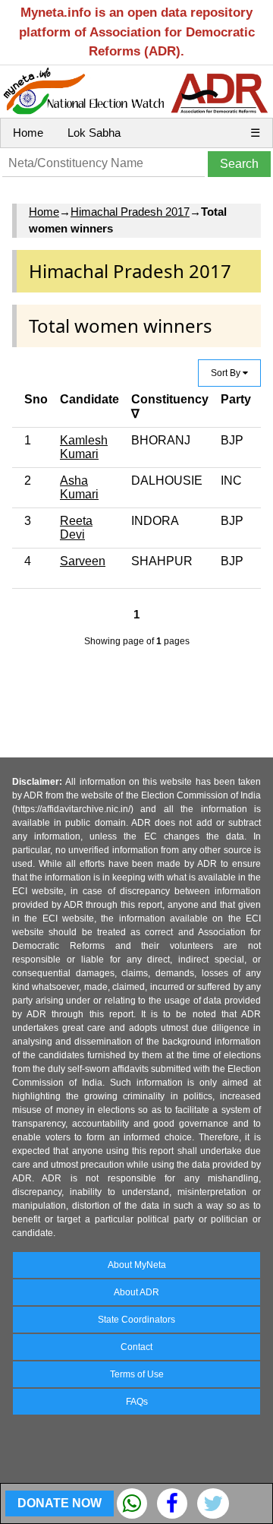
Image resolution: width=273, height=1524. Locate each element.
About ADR (136, 1292)
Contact (136, 1347)
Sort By (227, 373)
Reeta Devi (76, 527)
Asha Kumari (79, 487)
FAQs (137, 1401)
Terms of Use (137, 1374)
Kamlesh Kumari (84, 447)
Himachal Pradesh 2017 (130, 211)
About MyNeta (137, 1265)
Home (28, 132)
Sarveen (82, 561)
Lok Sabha (94, 132)
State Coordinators (136, 1319)
